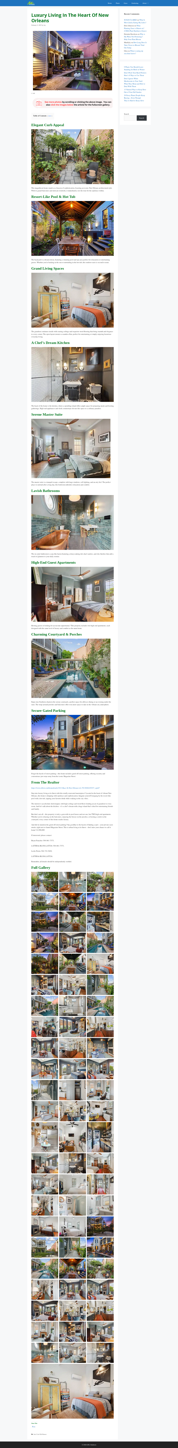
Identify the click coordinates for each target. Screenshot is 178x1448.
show (49, 116)
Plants (118, 3)
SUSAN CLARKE (130, 20)
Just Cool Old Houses (40, 1434)
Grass (125, 3)
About (144, 3)
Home (110, 3)
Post (33, 1426)
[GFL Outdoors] (31, 3)
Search (126, 114)
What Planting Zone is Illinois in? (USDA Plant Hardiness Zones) (135, 28)
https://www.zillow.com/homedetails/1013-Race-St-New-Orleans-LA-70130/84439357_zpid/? (65, 788)
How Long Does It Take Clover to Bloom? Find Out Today (135, 45)
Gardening (135, 3)
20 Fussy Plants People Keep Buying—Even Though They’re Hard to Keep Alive (134, 98)
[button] (111, 59)
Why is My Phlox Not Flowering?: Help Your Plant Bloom (134, 37)
